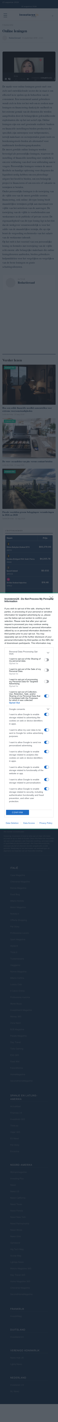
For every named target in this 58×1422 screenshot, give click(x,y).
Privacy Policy (45, 823)
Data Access (29, 823)
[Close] (52, 599)
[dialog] (29, 711)
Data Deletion (12, 823)
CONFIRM (17, 812)
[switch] (46, 659)
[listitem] (29, 653)
